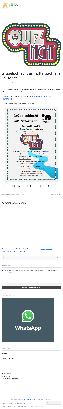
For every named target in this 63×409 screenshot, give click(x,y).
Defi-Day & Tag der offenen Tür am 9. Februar (13, 194)
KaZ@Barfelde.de (42, 96)
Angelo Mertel (22, 83)
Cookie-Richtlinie (41, 406)
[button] (60, 4)
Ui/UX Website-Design (29, 399)
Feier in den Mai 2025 (56, 194)
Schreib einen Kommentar (33, 83)
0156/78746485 (7, 99)
